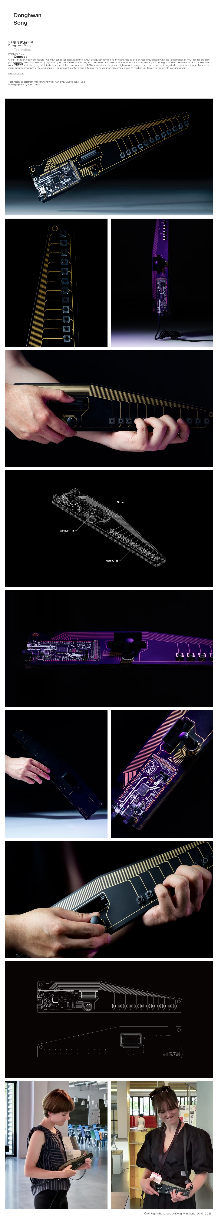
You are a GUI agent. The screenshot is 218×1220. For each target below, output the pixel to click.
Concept (20, 56)
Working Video (16, 73)
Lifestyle (20, 42)
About (18, 63)
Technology (23, 49)
